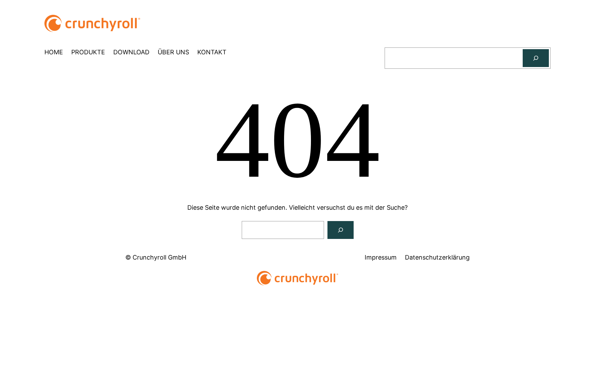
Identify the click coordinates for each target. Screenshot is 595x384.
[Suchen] (536, 58)
